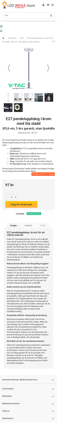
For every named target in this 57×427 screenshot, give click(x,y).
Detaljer (13, 226)
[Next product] (54, 41)
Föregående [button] (9, 68)
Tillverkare (12, 38)
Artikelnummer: (24, 133)
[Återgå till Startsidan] (3, 38)
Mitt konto (7, 396)
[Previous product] (52, 41)
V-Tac (21, 38)
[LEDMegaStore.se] (18, 5)
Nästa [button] (48, 68)
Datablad (28, 226)
